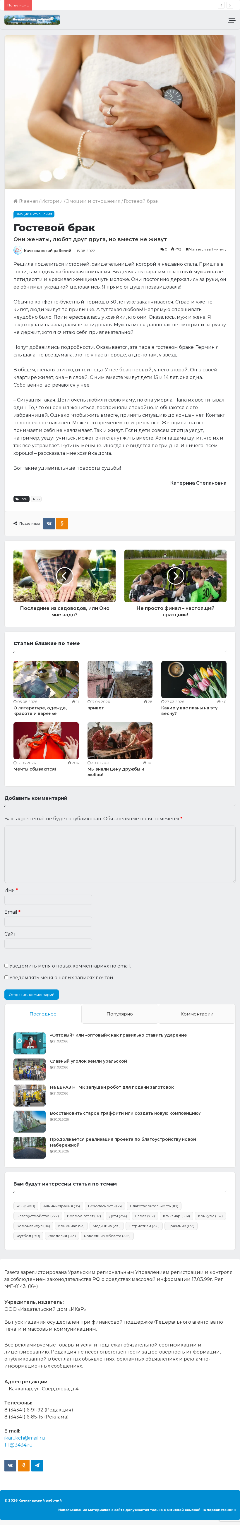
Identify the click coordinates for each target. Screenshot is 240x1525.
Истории (52, 201)
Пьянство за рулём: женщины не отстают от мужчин (98, 5)
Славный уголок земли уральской (88, 1061)
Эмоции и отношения (93, 201)
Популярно (120, 1014)
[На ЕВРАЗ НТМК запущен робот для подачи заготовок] (29, 1096)
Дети (118, 1216)
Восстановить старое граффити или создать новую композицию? (125, 1113)
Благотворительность (154, 1206)
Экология (62, 1236)
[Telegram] (37, 1465)
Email (12, 912)
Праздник (181, 1226)
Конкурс (210, 1216)
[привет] (120, 679)
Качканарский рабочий (47, 250)
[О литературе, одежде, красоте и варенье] (46, 679)
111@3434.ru (18, 1445)
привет (96, 708)
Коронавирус (33, 1226)
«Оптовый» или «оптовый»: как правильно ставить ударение (118, 1035)
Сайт (10, 934)
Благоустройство (38, 1216)
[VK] (49, 523)
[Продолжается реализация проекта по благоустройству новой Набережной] (29, 1148)
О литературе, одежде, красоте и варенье (40, 710)
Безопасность (105, 1206)
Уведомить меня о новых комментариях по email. (70, 966)
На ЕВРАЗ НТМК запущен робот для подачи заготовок (112, 1087)
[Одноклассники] (62, 523)
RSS (36, 499)
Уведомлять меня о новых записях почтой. (61, 977)
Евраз (145, 1216)
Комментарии (197, 1014)
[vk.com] (10, 1465)
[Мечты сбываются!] (46, 740)
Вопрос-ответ (84, 1216)
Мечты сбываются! (34, 769)
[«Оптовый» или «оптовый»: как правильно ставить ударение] (29, 1043)
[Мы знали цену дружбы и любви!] (120, 740)
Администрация (61, 1206)
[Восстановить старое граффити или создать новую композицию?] (29, 1122)
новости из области (107, 1236)
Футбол (28, 1236)
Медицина (107, 1226)
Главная (28, 201)
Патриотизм (144, 1226)
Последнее (43, 1014)
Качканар (176, 1216)
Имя (11, 890)
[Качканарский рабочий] (32, 20)
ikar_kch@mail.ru (24, 1438)
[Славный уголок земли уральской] (29, 1069)
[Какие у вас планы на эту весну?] (194, 679)
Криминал (71, 1226)
